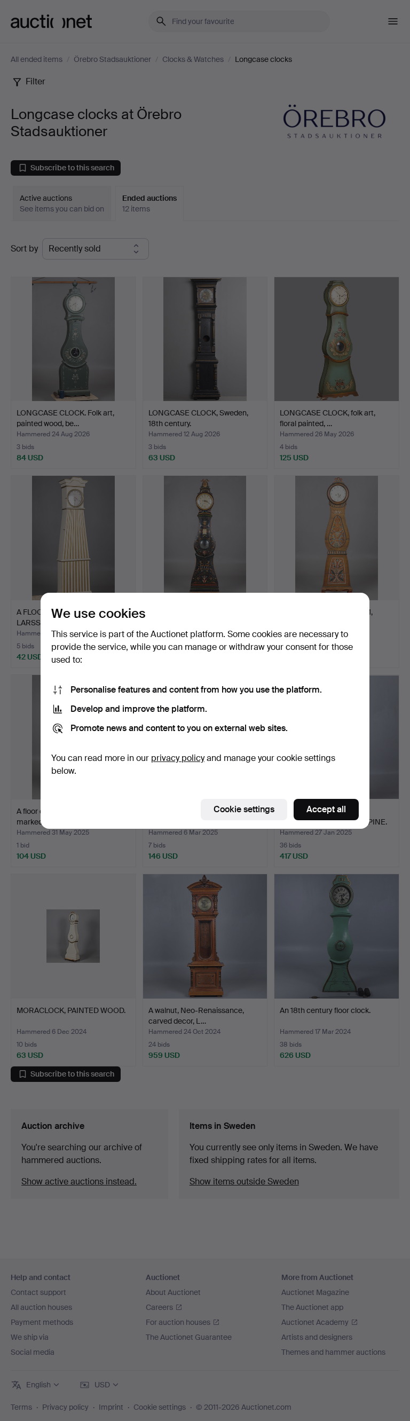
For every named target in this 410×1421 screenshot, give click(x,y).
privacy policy (177, 758)
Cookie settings (244, 809)
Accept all (326, 809)
